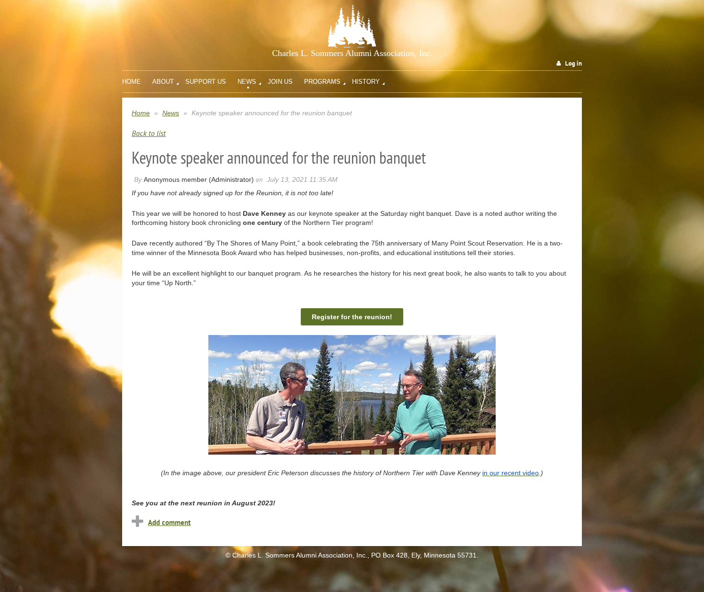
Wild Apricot (503, 574)
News (170, 113)
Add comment (169, 522)
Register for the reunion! (352, 317)
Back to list (149, 133)
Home (141, 113)
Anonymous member (175, 179)
